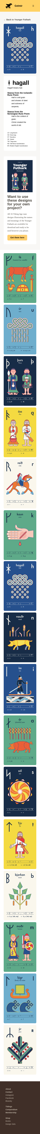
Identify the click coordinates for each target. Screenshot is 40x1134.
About (8, 1089)
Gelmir (18, 5)
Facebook (10, 1098)
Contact (9, 1092)
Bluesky (9, 1101)
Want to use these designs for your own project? (19, 202)
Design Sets (10, 1124)
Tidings (9, 1107)
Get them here (17, 237)
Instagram (10, 1095)
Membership (11, 1113)
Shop (8, 1118)
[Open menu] (33, 6)
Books (8, 1121)
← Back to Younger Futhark (17, 19)
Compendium (11, 1110)
